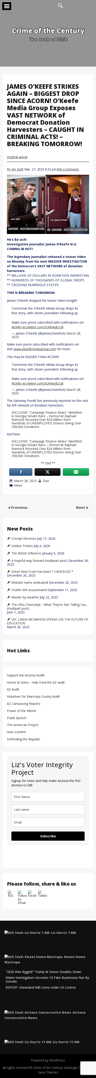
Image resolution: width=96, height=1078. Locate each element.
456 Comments (68, 169)
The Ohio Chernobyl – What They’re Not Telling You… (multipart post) (47, 607)
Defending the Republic (23, 739)
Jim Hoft (17, 169)
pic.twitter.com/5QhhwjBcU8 (42, 327)
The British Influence (26, 553)
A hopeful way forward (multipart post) (39, 561)
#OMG (16, 327)
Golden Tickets (22, 546)
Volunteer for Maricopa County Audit (34, 697)
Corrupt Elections (23, 539)
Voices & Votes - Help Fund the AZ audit (36, 682)
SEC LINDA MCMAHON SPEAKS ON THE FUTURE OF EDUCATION (47, 621)
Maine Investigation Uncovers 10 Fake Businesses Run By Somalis (47, 979)
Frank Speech (16, 718)
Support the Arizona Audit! (26, 675)
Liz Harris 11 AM (66, 1042)
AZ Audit (13, 689)
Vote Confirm (16, 732)
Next (81, 507)
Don (46, 481)
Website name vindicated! (29, 583)
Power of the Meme (21, 711)
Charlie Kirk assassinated (29, 590)
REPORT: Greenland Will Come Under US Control (41, 988)
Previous (19, 507)
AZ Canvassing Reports (23, 704)
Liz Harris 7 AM (63, 933)
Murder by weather (25, 597)
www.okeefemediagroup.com (35, 349)
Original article (17, 157)
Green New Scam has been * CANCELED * (42, 572)
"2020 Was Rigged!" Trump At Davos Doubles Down (43, 972)
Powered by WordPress (48, 1060)
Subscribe (48, 836)
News (18, 485)
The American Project (22, 725)
